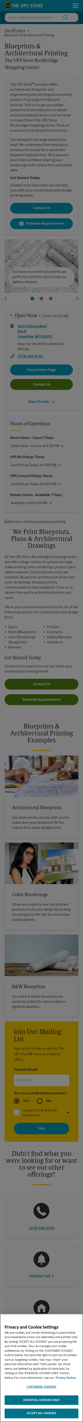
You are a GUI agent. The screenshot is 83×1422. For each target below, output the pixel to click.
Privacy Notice (66, 1377)
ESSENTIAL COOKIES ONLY (41, 1400)
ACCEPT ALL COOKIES (41, 1413)
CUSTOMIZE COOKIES (41, 1386)
